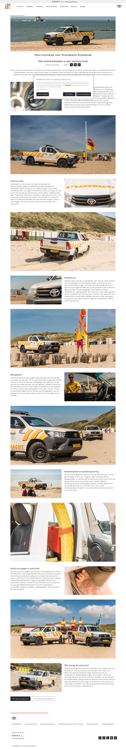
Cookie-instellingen (42, 94)
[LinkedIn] (79, 64)
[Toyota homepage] (119, 6)
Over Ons (20, 6)
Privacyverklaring (30, 724)
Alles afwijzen (69, 94)
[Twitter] (75, 64)
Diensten (74, 6)
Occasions (39, 6)
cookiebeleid (68, 85)
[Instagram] (103, 737)
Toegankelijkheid (108, 724)
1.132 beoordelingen (70, 1)
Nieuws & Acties (51, 6)
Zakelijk (82, 6)
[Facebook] (71, 64)
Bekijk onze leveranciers (42, 89)
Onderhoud (64, 6)
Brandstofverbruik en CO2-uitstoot (71, 724)
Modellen (29, 6)
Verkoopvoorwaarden (47, 724)
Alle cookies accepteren (83, 94)
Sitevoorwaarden (92, 724)
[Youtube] (111, 737)
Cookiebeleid (16, 724)
